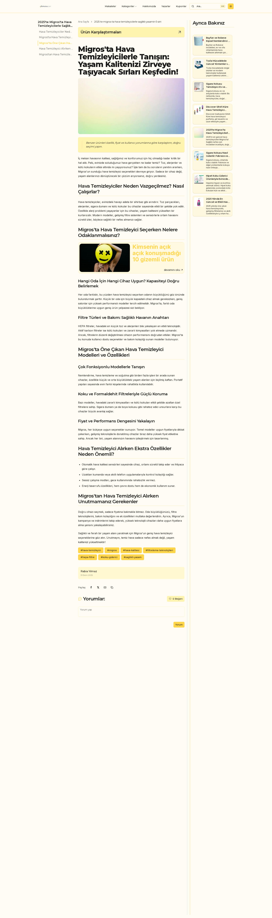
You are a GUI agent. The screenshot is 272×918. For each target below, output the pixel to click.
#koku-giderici (109, 557)
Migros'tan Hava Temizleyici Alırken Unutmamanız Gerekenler (56, 54)
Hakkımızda (149, 6)
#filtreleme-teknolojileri (159, 550)
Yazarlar (166, 6)
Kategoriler (128, 6)
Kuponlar (181, 6)
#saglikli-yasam (133, 557)
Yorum (179, 624)
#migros (112, 550)
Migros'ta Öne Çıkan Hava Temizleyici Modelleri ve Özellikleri (56, 43)
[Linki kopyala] (112, 587)
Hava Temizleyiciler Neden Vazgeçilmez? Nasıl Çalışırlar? (56, 31)
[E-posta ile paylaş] (105, 587)
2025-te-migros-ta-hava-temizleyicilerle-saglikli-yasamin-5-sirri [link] (127, 21)
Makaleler (110, 6)
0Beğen (178, 598)
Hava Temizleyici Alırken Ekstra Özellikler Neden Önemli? (56, 48)
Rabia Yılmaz (89, 571)
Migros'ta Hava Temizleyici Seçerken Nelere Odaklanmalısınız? (56, 37)
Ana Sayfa (83, 21)
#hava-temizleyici (91, 550)
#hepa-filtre (87, 557)
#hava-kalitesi (131, 550)
